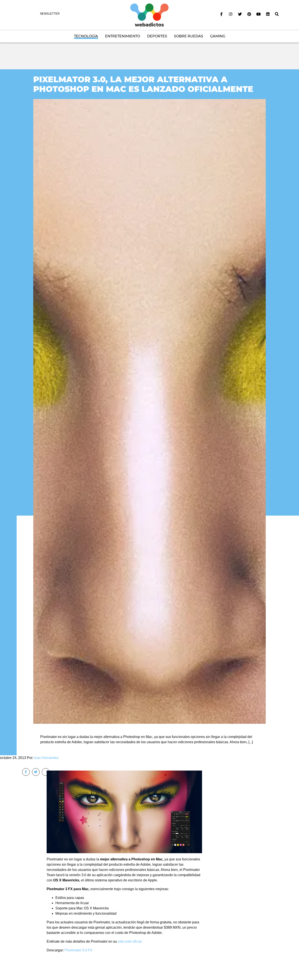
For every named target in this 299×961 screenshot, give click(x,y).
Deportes (157, 36)
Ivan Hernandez (46, 758)
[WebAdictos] (149, 15)
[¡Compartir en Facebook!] (26, 772)
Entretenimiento (122, 36)
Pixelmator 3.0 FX (78, 950)
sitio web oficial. (130, 941)
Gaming (217, 36)
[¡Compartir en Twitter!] (36, 772)
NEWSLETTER (50, 13)
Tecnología (86, 36)
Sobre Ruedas (188, 36)
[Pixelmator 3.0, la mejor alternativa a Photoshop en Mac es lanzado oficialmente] (149, 411)
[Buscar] (277, 14)
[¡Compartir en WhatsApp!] (45, 772)
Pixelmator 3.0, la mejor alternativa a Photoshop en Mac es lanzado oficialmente (143, 84)
